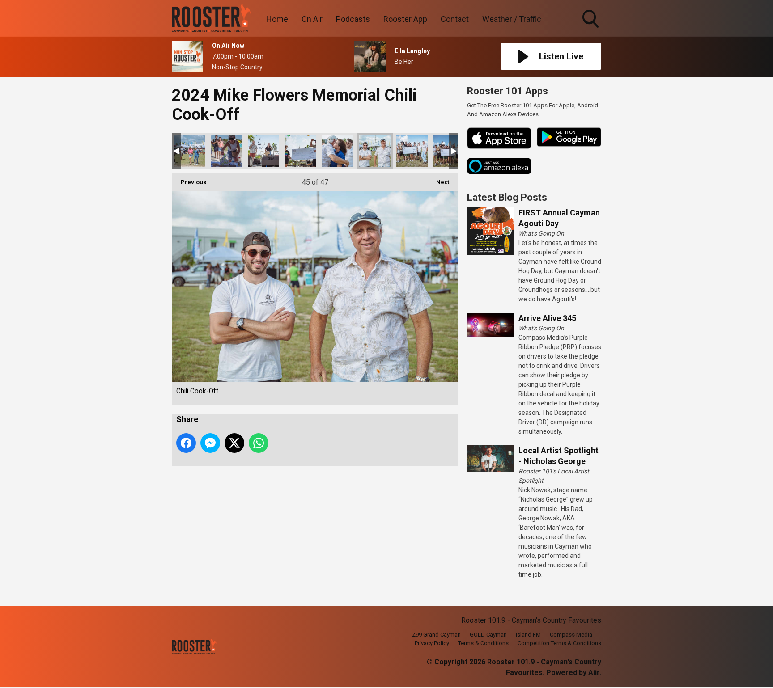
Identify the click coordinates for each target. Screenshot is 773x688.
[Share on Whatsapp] (258, 443)
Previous (189, 182)
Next (438, 182)
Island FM (528, 634)
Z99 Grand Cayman (436, 634)
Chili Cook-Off (189, 151)
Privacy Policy (432, 643)
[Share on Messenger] (210, 443)
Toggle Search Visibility (591, 29)
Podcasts (353, 19)
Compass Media (571, 634)
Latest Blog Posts (507, 197)
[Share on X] (234, 443)
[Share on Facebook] (186, 443)
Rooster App (405, 19)
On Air (312, 19)
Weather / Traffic (511, 19)
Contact (455, 19)
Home (277, 19)
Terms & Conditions (483, 643)
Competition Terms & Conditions (559, 643)
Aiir (593, 672)
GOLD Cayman (488, 634)
